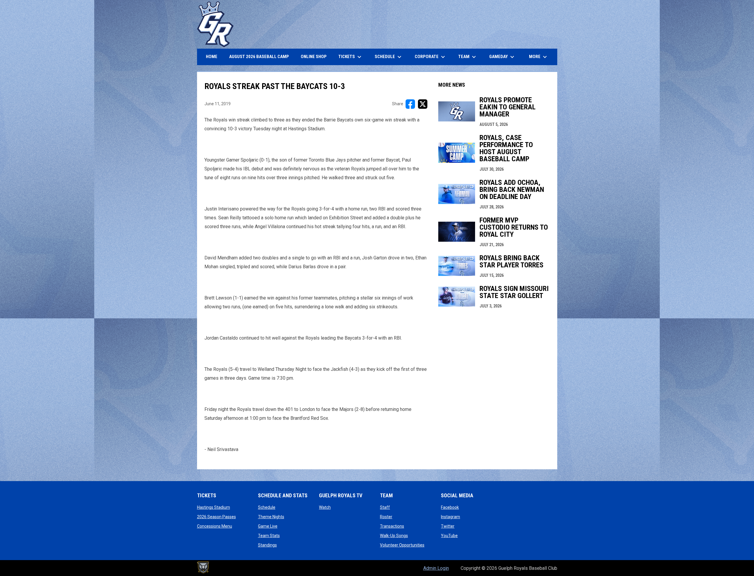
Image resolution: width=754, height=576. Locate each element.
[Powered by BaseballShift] (203, 567)
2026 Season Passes (216, 516)
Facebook (450, 507)
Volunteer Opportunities (402, 545)
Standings (267, 545)
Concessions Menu (214, 526)
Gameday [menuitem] (502, 56)
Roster (386, 516)
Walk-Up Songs (394, 535)
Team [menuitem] (467, 56)
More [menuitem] (538, 56)
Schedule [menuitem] (389, 56)
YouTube (449, 535)
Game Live (267, 526)
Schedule (266, 507)
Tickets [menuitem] (350, 56)
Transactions (392, 526)
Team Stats (269, 535)
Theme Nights (271, 516)
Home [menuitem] (211, 56)
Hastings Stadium (213, 507)
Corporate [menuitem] (431, 56)
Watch (325, 507)
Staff (385, 507)
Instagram (450, 516)
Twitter (447, 526)
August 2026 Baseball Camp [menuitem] (261, 56)
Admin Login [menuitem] (436, 568)
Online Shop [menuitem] (316, 56)
